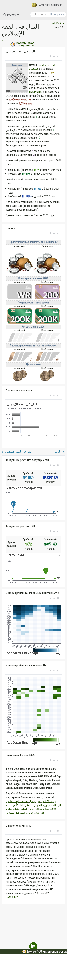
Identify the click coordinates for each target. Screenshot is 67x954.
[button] (50, 56)
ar (3, 40)
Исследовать (57, 14)
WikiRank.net (58, 23)
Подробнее (12, 897)
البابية (59, 451)
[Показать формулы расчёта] (33, 946)
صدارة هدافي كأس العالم (35, 808)
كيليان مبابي (13, 808)
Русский (11, 14)
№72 (28, 544)
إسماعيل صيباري (15, 812)
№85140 (50, 544)
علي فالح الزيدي (35, 812)
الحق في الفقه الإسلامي (17, 451)
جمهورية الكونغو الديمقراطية (36, 805)
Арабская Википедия (50, 5)
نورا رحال (34, 801)
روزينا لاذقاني (48, 801)
